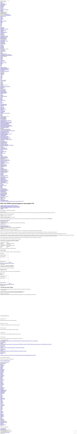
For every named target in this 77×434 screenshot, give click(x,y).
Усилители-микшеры (3, 67)
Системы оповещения (16, 355)
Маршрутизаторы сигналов (4, 136)
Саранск (1, 401)
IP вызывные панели (3, 142)
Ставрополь (2, 404)
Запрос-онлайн (2, 4)
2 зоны (1, 76)
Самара (1, 400)
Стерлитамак (2, 405)
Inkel (1, 101)
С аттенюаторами (3, 80)
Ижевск (1, 377)
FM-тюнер (2, 85)
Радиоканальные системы (4, 138)
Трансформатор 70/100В (4, 36)
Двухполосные (2, 50)
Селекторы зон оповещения (4, 123)
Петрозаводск (2, 398)
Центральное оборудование (4, 170)
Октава (1, 115)
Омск (1, 394)
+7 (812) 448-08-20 (18, 227)
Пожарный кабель (3, 194)
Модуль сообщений (3, 91)
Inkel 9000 (1, 112)
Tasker (1, 187)
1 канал (1, 81)
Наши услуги (2, 3)
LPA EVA (1, 109)
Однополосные (2, 49)
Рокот (1, 114)
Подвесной (2, 46)
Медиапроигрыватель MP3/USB (5, 86)
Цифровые (2, 73)
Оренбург (1, 395)
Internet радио (2, 87)
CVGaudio (1, 18)
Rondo (1, 154)
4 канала (1, 84)
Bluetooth (1, 88)
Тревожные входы (3, 89)
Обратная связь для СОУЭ (4, 180)
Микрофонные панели (3, 92)
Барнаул (1, 366)
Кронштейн (2, 47)
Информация (2, 5)
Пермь (1, 397)
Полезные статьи (3, 424)
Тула (1, 410)
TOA (1, 25)
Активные (2, 33)
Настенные (2, 173)
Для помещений (2, 40)
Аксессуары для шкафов (4, 175)
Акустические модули (3, 148)
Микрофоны (28, 355)
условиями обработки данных (9, 263)
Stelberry (1, 155)
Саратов (1, 402)
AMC (1, 23)
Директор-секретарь (3, 179)
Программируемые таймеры (4, 124)
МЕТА (1, 19)
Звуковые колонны (3, 30)
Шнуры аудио (2, 197)
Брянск (1, 368)
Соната (1, 113)
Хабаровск (2, 414)
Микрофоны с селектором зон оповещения (6, 145)
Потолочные (2, 27)
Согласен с (7, 263)
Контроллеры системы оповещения (5, 120)
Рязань (1, 399)
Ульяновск (2, 412)
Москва (1, 364)
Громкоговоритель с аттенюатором (5, 54)
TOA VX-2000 (2, 110)
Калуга (1, 380)
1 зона (1, 75)
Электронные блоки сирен (4, 127)
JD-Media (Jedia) (2, 100)
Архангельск (2, 365)
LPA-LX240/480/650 (3, 118)
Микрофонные (2, 199)
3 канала (1, 83)
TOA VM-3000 (2, 111)
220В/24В (1, 95)
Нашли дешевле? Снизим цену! (5, 220)
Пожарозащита (2, 42)
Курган (1, 385)
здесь (8, 293)
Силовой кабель (2, 195)
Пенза (1, 396)
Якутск (1, 418)
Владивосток (2, 369)
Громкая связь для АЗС (3, 181)
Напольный (2, 48)
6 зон (1, 79)
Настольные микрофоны (4, 144)
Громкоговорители (3, 355)
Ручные (1, 167)
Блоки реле (2, 128)
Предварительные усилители (4, 69)
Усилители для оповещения (4, 71)
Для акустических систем (4, 200)
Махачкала (2, 388)
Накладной (2, 45)
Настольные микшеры (3, 161)
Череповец (2, 416)
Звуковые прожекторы (3, 32)
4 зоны (1, 77)
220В (1, 94)
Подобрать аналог (3, 223)
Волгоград (2, 371)
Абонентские (2, 34)
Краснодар (2, 383)
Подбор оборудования (3, 422)
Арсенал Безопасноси (3, 104)
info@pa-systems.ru (3, 429)
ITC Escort (1, 102)
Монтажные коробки (3, 190)
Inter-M (1, 21)
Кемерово (1, 381)
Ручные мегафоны (33, 355)
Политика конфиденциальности (5, 360)
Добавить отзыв (3, 285)
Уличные (1, 174)
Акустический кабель (3, 193)
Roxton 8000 (2, 108)
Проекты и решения (3, 421)
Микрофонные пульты (3, 171)
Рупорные (1, 31)
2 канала (1, 82)
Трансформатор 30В (3, 38)
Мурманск (2, 389)
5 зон (1, 78)
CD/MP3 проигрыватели (4, 157)
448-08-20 (7, 14)
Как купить (2, 6)
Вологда (1, 373)
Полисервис (2, 105)
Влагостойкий (2, 41)
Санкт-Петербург (3, 363)
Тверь (1, 407)
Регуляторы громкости (3, 189)
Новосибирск (2, 393)
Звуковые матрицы (3, 135)
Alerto (1, 64)
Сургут (1, 406)
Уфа (1, 413)
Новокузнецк (2, 392)
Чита (1, 417)
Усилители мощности (9, 355)
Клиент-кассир (2, 178)
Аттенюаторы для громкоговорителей (6, 139)
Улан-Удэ (1, 411)
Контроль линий (2, 90)
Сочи (1, 403)
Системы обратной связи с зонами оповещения (7, 130)
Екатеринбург (2, 375)
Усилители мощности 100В (4, 131)
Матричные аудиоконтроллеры (5, 160)
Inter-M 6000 (2, 107)
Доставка (1, 7)
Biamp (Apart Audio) (3, 62)
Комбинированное (3, 37)
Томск (1, 409)
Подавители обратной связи (4, 162)
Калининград (2, 379)
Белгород (1, 367)
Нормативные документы (4, 9)
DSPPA (1, 22)
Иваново (1, 376)
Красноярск (2, 384)
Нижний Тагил (2, 391)
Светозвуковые (2, 147)
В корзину (1, 342)
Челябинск (2, 415)
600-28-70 (8, 15)
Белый (1, 52)
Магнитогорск (2, 387)
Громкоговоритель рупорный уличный (6, 55)
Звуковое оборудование (22, 355)
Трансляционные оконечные (4, 68)
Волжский (2, 372)
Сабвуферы (2, 29)
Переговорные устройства (4, 177)
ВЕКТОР (1, 57)
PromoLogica (7, 432)
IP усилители (2, 70)
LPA (1, 65)
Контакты (1, 10)
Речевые (1, 146)
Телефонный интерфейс (4, 134)
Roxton (1, 17)
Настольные (2, 168)
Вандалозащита (2, 43)
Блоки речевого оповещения (4, 126)
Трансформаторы (3, 191)
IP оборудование (2, 141)
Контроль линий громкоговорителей (6, 122)
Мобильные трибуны (3, 165)
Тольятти (1, 408)
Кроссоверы (2, 163)
